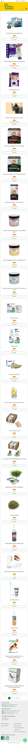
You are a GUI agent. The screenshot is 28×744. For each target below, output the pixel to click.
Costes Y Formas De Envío (19, 731)
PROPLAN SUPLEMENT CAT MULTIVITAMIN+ (14, 146)
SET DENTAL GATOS (14, 599)
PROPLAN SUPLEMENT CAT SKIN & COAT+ (14, 202)
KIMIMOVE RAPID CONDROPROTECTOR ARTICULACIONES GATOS (14, 657)
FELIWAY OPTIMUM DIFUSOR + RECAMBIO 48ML (14, 61)
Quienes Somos (17, 725)
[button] (26, 9)
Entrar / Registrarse (21, 1)
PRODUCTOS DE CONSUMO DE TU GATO (14, 117)
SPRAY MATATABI (14, 628)
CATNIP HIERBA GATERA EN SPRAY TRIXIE (14, 543)
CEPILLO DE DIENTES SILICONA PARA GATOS (14, 571)
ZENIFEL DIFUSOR (14, 318)
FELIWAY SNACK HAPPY (14, 89)
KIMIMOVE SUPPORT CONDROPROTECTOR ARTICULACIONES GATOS (14, 686)
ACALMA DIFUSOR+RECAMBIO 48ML (14, 33)
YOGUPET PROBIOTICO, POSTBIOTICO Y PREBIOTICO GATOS (14, 289)
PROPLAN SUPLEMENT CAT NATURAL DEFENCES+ (14, 174)
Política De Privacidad (18, 727)
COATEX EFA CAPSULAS (14, 374)
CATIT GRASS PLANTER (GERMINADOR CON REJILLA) (14, 459)
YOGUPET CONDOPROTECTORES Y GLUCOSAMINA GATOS (14, 231)
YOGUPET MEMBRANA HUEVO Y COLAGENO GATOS (14, 260)
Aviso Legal (16, 729)
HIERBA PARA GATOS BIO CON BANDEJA (14, 487)
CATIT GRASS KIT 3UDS (14, 430)
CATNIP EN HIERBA (14, 515)
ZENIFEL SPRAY (14, 346)
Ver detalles (14, 39)
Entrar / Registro (4, 725)
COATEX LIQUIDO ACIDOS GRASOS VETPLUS (14, 402)
